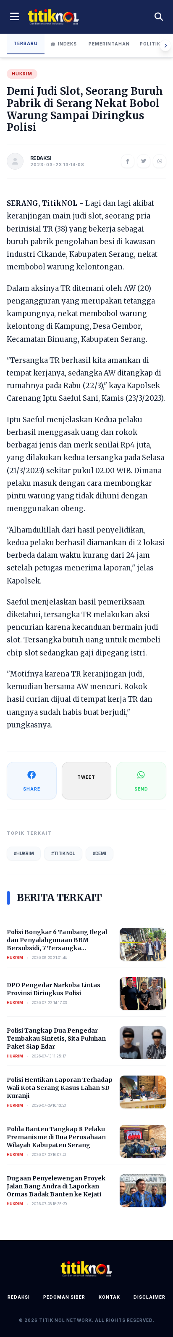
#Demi (99, 853)
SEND (141, 788)
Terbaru (25, 43)
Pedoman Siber (64, 1297)
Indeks (67, 43)
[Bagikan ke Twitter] (143, 161)
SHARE (31, 788)
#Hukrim (24, 853)
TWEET (86, 777)
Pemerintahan (109, 43)
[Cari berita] (158, 17)
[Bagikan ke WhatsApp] (159, 161)
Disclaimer (149, 1297)
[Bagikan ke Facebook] (127, 161)
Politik (150, 43)
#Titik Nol (63, 853)
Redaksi (19, 1297)
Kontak (109, 1297)
